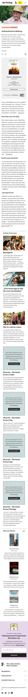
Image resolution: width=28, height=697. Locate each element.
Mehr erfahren (20, 645)
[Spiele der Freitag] (16, 3)
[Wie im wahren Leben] (14, 327)
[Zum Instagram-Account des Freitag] (9, 693)
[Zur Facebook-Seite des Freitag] (2, 693)
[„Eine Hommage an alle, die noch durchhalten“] (14, 290)
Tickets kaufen (14, 89)
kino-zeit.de (5, 226)
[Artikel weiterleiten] (6, 54)
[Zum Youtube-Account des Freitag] (12, 693)
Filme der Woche (9, 531)
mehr (23, 531)
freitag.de (9, 154)
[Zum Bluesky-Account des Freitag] (6, 693)
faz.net (20, 113)
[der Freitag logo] (8, 3)
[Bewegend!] (14, 253)
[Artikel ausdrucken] (25, 54)
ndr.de (5, 189)
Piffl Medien (15, 95)
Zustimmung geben (14, 363)
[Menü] (25, 2)
